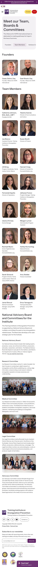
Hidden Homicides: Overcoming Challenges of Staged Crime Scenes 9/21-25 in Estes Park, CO (19, 2)
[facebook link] (4, 519)
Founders (8, 45)
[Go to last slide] (1, 2)
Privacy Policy (6, 526)
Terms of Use (14, 526)
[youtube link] (17, 519)
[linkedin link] (8, 519)
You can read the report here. (15, 353)
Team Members (20, 45)
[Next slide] (37, 2)
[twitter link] (12, 519)
